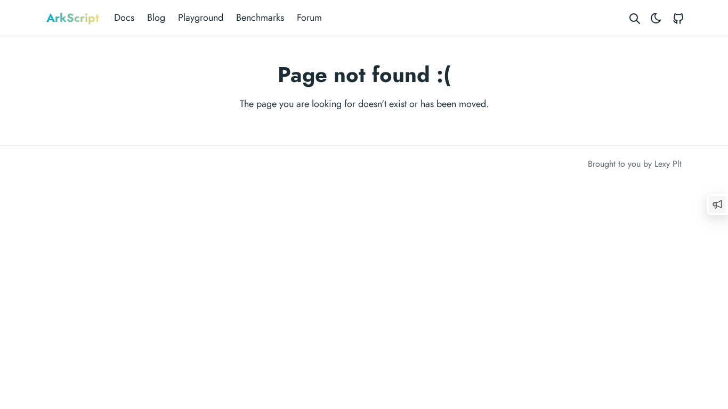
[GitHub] (678, 17)
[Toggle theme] (656, 17)
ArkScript (72, 17)
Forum (309, 17)
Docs (124, 17)
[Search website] (634, 17)
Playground (200, 17)
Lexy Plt (668, 164)
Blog (156, 17)
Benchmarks (260, 17)
